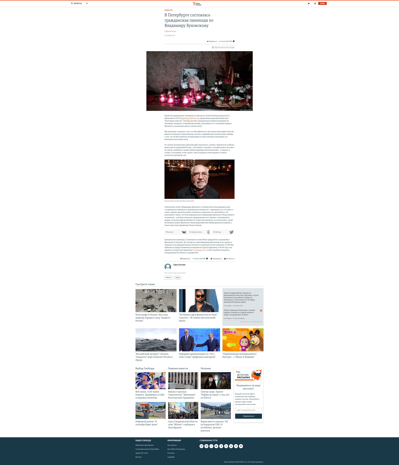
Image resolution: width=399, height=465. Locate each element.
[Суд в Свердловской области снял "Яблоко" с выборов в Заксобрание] (183, 410)
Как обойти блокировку (176, 449)
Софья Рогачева (170, 31)
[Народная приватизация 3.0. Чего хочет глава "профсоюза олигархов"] (199, 339)
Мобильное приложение (144, 445)
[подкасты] (315, 3)
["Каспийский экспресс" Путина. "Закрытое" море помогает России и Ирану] (156, 339)
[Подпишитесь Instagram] (226, 446)
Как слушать (172, 445)
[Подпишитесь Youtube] (216, 446)
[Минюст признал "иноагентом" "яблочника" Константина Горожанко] (183, 380)
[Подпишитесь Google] (201, 446)
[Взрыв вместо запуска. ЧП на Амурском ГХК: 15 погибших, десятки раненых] (216, 410)
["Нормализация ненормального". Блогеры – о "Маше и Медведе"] (243, 339)
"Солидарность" (199, 250)
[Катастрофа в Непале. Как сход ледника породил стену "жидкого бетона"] (156, 300)
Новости (168, 10)
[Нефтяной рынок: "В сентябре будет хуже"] (150, 410)
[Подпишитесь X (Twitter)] (211, 446)
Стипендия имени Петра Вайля (147, 449)
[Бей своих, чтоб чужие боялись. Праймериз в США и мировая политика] (150, 380)
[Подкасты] (236, 446)
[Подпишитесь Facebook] (206, 446)
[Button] (212, 41)
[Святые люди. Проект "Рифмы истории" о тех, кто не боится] (216, 380)
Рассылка (170, 453)
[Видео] (309, 3)
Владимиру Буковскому (190, 118)
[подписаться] (241, 446)
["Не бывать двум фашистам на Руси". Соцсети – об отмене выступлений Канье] (199, 300)
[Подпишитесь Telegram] (221, 446)
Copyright (170, 457)
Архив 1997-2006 (141, 453)
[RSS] (231, 446)
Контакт (138, 457)
